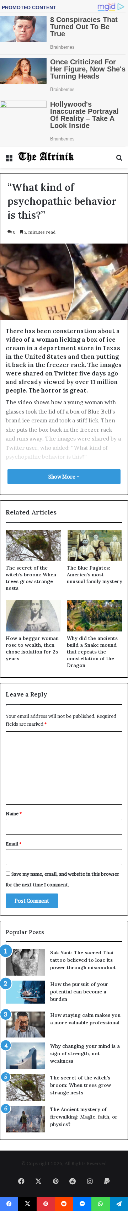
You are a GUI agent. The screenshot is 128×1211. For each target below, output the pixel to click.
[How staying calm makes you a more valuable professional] (25, 1024)
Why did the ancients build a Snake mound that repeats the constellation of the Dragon (92, 651)
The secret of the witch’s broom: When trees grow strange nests (31, 578)
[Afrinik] (46, 157)
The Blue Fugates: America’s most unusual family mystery (94, 575)
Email (13, 844)
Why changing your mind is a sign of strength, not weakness (85, 1053)
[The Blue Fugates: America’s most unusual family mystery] (94, 545)
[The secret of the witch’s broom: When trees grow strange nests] (33, 545)
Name (14, 813)
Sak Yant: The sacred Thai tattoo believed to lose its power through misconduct (83, 960)
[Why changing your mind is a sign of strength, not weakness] (25, 1055)
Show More (62, 477)
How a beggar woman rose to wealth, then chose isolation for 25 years (32, 648)
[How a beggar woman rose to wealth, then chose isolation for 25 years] (33, 615)
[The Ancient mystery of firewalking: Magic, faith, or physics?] (25, 1119)
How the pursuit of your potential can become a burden (79, 991)
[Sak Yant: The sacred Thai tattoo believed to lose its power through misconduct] (25, 962)
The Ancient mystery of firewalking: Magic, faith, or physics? (84, 1116)
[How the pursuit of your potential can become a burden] (25, 994)
